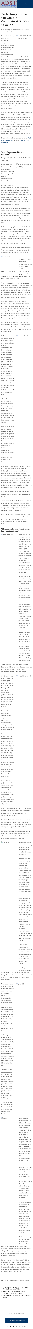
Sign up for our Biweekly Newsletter (16, 1320)
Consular (26, 29)
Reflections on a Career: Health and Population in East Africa (15, 1288)
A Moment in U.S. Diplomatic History (13, 29)
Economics (6, 1280)
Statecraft (19, 1280)
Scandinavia (9, 140)
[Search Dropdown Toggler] (26, 4)
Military (10, 31)
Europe (5, 31)
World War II (25, 1280)
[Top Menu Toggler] (30, 4)
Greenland (13, 1280)
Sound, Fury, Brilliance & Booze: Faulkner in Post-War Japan (14, 1292)
